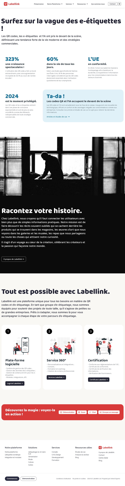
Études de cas (80, 452)
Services (69, 4)
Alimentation (33, 457)
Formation (55, 460)
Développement (58, 457)
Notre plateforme (11, 452)
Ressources (81, 4)
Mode (30, 459)
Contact (101, 455)
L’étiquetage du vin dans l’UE (37, 453)
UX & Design (56, 455)
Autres (30, 465)
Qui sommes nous (98, 4)
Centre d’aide (103, 458)
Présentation (39, 4)
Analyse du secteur (82, 455)
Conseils (55, 452)
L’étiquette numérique (12, 455)
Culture (30, 462)
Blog (77, 457)
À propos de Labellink (106, 452)
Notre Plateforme (53, 4)
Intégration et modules (13, 457)
